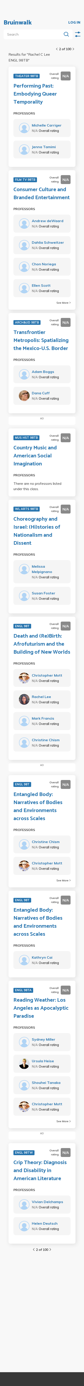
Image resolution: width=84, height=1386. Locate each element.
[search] (33, 34)
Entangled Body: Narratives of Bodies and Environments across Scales (37, 807)
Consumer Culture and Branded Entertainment (41, 194)
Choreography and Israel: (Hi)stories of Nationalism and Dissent (36, 531)
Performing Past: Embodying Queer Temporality (35, 94)
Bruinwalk (18, 23)
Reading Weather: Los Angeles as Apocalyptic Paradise (41, 1008)
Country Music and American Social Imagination (35, 456)
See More (62, 302)
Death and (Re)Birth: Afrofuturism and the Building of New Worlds (41, 644)
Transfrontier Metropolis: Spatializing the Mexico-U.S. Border (41, 341)
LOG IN (74, 23)
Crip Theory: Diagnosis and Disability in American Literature (40, 1171)
